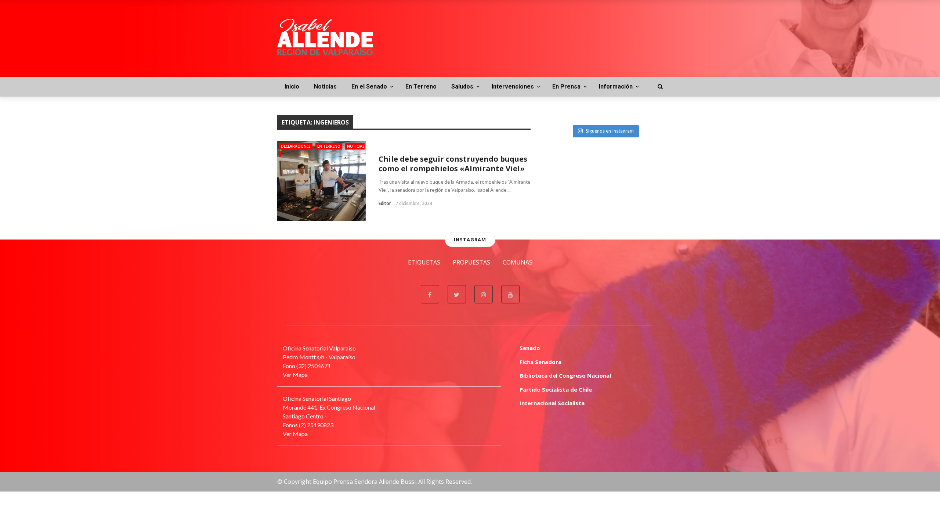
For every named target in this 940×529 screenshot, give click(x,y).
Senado (530, 348)
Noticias (325, 86)
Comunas (517, 262)
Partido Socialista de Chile (556, 389)
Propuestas (471, 262)
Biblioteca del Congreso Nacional (565, 375)
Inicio (292, 86)
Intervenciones (513, 86)
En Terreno (421, 86)
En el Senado (369, 86)
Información (616, 86)
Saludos (462, 86)
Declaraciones (296, 146)
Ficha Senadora (540, 362)
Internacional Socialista (552, 403)
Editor (385, 203)
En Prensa (566, 86)
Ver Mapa (295, 374)
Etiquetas (424, 262)
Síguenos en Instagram (610, 131)
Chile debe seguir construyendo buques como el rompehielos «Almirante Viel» (453, 163)
